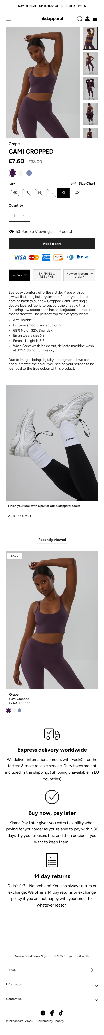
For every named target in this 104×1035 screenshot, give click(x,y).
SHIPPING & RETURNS (47, 275)
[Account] (87, 19)
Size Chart (87, 184)
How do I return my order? (79, 275)
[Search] (80, 19)
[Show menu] (8, 19)
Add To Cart (20, 516)
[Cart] (95, 19)
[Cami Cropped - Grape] (90, 38)
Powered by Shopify (50, 1021)
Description (19, 275)
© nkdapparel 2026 (19, 1021)
